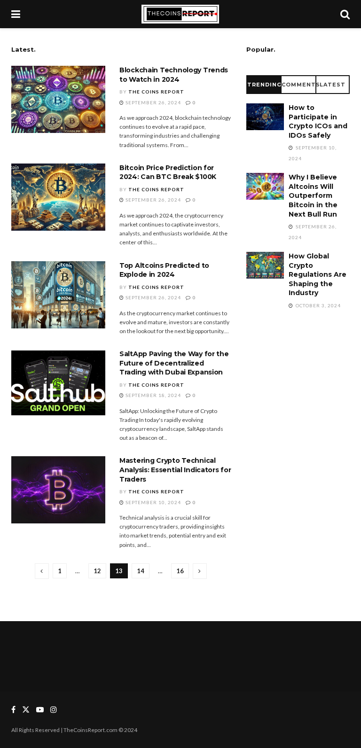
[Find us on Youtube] (40, 709)
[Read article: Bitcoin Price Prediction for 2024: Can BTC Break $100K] (58, 197)
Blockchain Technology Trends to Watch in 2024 (173, 75)
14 (140, 571)
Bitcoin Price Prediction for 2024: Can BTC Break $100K (167, 172)
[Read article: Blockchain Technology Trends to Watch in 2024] (58, 99)
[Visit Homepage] (180, 14)
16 (180, 571)
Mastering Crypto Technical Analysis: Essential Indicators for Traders (175, 469)
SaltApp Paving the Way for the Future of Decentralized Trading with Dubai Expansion (174, 363)
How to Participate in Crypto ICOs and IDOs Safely (318, 121)
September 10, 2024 (152, 502)
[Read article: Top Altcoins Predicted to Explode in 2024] (58, 294)
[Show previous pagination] (42, 571)
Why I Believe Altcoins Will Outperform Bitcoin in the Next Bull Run (313, 195)
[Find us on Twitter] (26, 709)
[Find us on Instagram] (53, 709)
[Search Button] (345, 14)
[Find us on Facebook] (13, 709)
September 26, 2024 (152, 102)
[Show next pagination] (200, 571)
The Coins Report (156, 91)
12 (97, 571)
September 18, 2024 (152, 395)
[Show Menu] (15, 14)
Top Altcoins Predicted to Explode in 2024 (164, 270)
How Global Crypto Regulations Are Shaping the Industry (317, 274)
